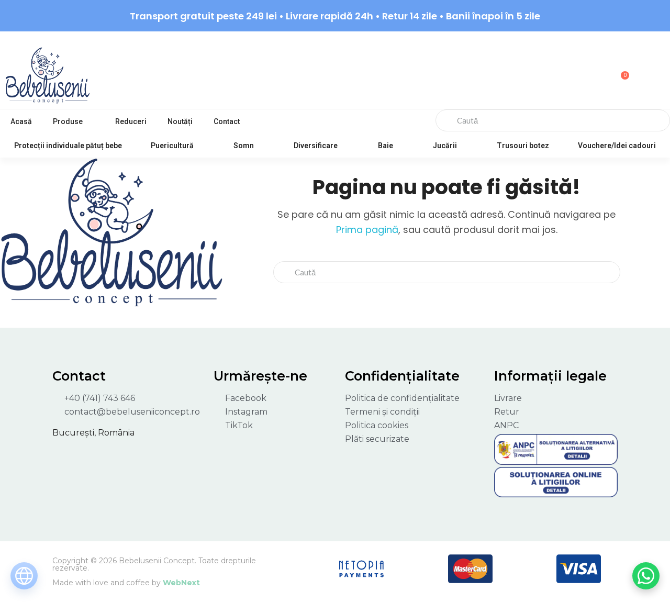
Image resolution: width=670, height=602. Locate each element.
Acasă (21, 121)
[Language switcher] (24, 575)
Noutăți (180, 121)
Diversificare (316, 145)
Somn (243, 145)
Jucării (445, 145)
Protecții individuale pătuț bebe (68, 145)
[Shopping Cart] (620, 70)
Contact (227, 121)
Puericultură (172, 145)
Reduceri (131, 121)
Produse (68, 121)
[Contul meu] (563, 71)
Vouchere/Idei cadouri (617, 145)
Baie (385, 145)
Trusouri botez (523, 145)
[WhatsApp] (646, 575)
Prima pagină (367, 229)
